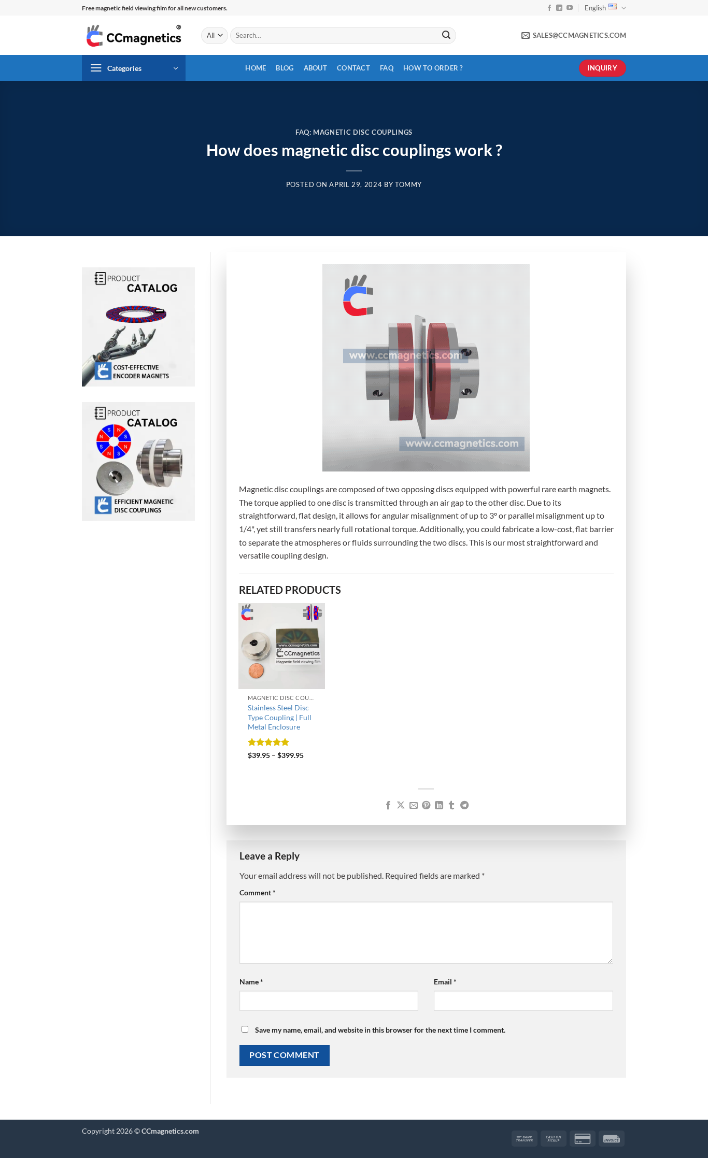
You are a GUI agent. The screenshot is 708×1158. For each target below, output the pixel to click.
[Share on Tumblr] (451, 805)
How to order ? (433, 68)
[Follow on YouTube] (570, 8)
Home (255, 68)
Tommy (408, 184)
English (595, 8)
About (315, 68)
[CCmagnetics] (134, 35)
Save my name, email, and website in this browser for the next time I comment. (380, 1029)
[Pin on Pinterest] (426, 805)
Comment (257, 892)
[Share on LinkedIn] (439, 805)
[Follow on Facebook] (549, 8)
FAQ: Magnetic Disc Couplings (354, 132)
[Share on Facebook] (388, 805)
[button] (134, 68)
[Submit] (446, 36)
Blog (284, 68)
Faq (386, 68)
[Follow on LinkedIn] (559, 8)
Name (251, 981)
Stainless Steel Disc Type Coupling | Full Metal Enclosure (279, 717)
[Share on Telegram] (464, 805)
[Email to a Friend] (413, 805)
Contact (353, 68)
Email (445, 981)
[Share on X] (401, 805)
